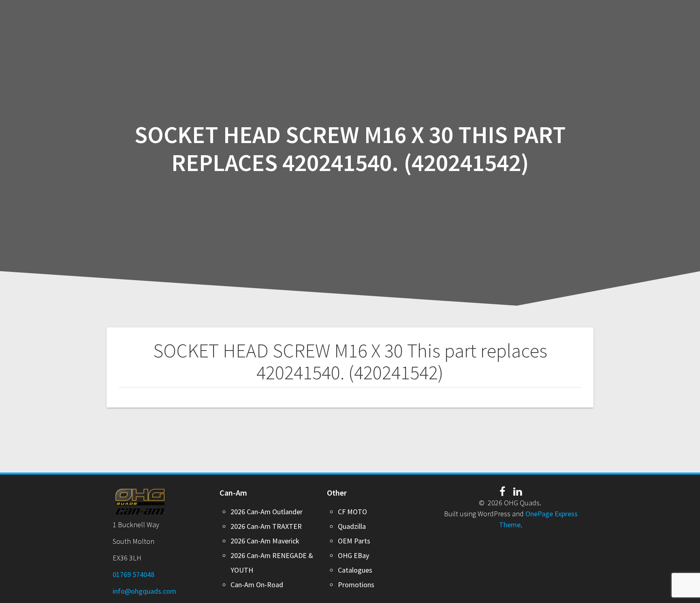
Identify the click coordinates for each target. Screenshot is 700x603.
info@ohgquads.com (144, 591)
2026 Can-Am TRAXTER (266, 526)
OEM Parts (354, 540)
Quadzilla (352, 526)
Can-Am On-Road (256, 584)
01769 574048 (133, 574)
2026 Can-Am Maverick (264, 540)
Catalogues (355, 570)
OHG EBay (353, 555)
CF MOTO (352, 511)
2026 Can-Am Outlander (266, 511)
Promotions (356, 584)
